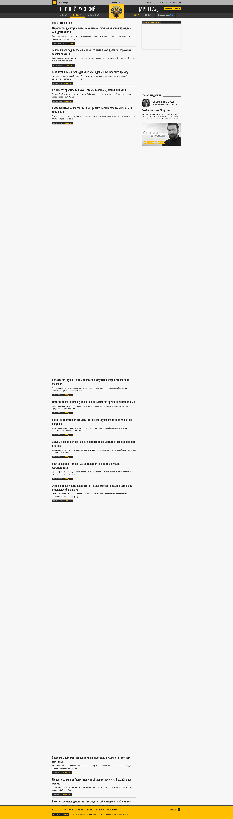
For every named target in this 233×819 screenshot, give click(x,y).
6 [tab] (159, 143)
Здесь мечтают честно (151, 22)
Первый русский (78, 9)
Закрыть (173, 810)
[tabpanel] (161, 134)
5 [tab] (156, 143)
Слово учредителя (151, 95)
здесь (125, 814)
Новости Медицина (62, 22)
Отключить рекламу (172, 9)
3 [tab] (150, 143)
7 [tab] (161, 143)
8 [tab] (164, 143)
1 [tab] (145, 143)
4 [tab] (153, 143)
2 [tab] (148, 143)
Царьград (147, 9)
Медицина (69, 43)
